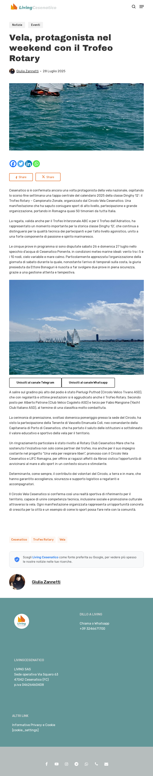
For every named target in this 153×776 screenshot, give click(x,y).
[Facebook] (13, 163)
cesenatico (19, 539)
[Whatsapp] (36, 163)
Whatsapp (101, 623)
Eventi (35, 25)
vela (62, 539)
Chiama (85, 623)
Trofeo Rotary (43, 539)
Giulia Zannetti (27, 71)
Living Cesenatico (45, 557)
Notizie (17, 25)
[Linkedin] (28, 163)
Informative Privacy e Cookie (33, 725)
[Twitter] (20, 163)
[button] (141, 7)
